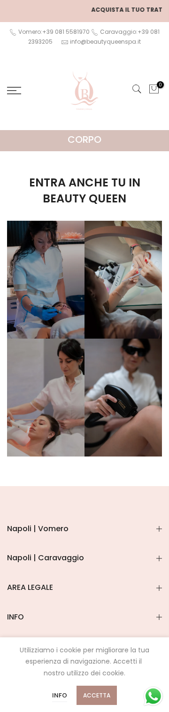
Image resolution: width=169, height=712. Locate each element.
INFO (59, 695)
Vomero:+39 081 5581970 (53, 32)
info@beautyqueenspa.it (105, 42)
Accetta (96, 695)
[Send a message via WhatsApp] (153, 696)
